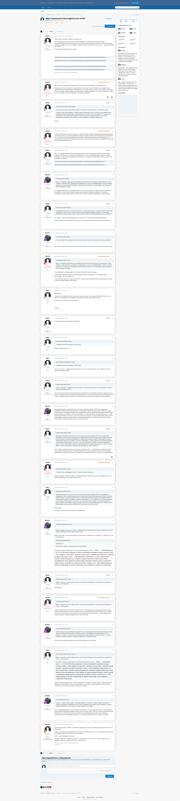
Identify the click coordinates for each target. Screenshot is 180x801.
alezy (134, 28)
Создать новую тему (97, 26)
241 (48, 736)
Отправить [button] (109, 776)
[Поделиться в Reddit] (46, 787)
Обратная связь (90, 797)
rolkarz (50, 20)
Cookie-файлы (99, 797)
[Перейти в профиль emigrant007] (119, 33)
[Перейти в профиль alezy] (131, 29)
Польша (62, 20)
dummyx (47, 724)
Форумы (43, 11)
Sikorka (47, 175)
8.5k (48, 95)
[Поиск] (138, 7)
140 (48, 48)
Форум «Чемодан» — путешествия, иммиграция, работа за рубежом (66, 3)
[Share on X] (41, 787)
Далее (50, 31)
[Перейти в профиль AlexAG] (48, 87)
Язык (78, 797)
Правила (57, 11)
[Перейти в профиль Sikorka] (48, 180)
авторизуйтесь (87, 759)
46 (48, 302)
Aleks (47, 290)
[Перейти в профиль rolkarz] (42, 19)
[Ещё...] (112, 36)
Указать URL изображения (105, 770)
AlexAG (47, 82)
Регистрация (135, 2)
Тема (83, 797)
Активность (49, 7)
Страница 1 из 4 (60, 31)
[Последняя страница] (54, 31)
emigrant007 (124, 32)
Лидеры (84, 11)
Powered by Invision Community (90, 798)
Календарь (49, 11)
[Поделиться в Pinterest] (50, 787)
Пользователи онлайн (75, 11)
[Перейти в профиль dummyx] (48, 729)
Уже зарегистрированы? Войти (121, 2)
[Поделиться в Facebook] (44, 787)
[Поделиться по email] (48, 787)
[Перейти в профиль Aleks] (48, 295)
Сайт (43, 7)
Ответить (110, 26)
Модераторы (64, 11)
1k (48, 187)
